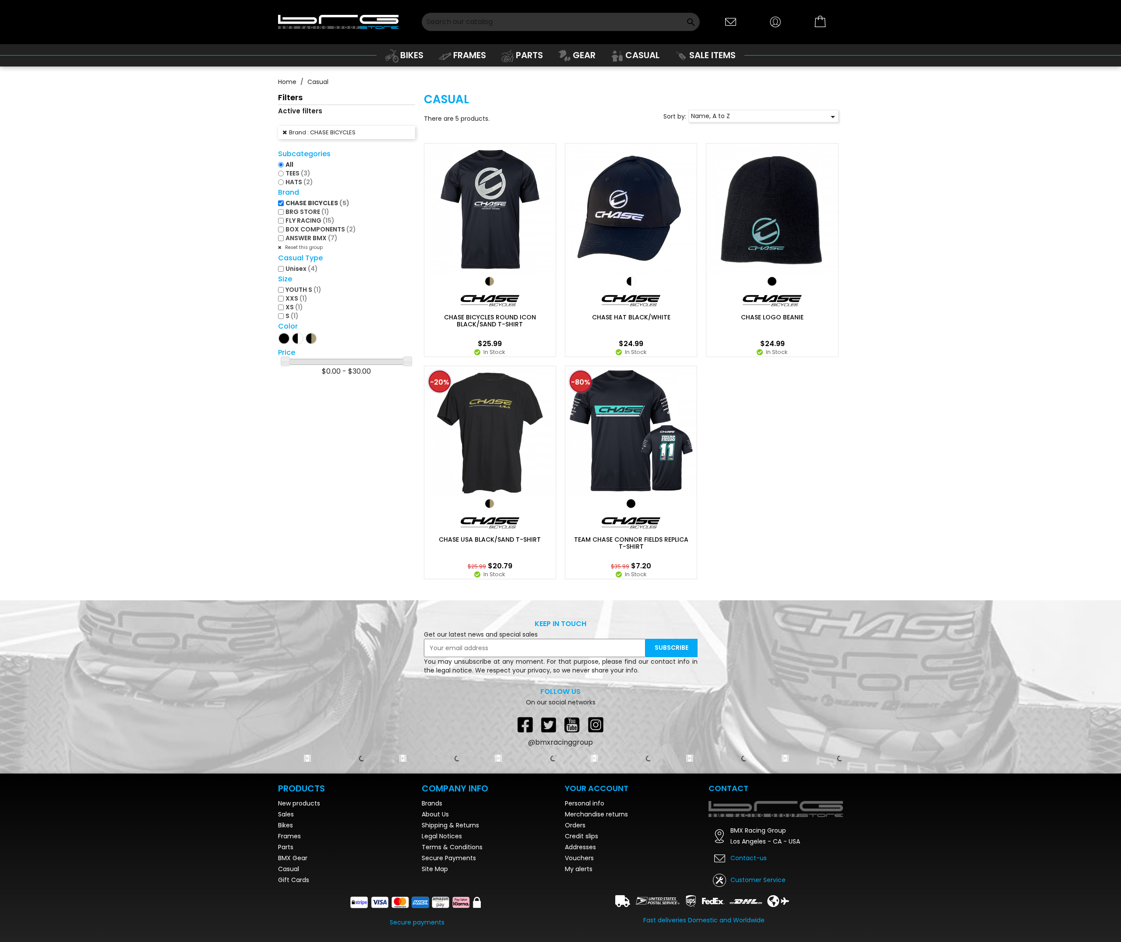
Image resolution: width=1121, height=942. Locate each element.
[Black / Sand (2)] (311, 338)
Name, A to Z (764, 117)
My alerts (578, 869)
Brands (432, 803)
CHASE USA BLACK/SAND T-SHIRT (490, 539)
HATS (299, 182)
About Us (435, 814)
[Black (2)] (284, 338)
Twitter (549, 724)
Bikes (285, 825)
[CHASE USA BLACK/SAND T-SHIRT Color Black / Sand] (489, 503)
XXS (296, 298)
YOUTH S (303, 289)
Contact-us (748, 858)
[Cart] (821, 22)
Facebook (525, 724)
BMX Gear (292, 858)
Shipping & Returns (450, 825)
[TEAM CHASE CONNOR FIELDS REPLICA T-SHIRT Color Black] (631, 503)
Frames (289, 836)
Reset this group (303, 247)
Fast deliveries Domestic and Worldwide (704, 920)
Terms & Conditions (452, 847)
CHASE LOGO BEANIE (772, 317)
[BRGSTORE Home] (338, 22)
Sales (286, 814)
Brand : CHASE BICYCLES (322, 132)
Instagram (596, 724)
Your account (596, 788)
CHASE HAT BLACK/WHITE (631, 317)
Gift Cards (293, 879)
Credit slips (581, 836)
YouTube (572, 724)
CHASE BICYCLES (317, 203)
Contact (728, 788)
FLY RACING (310, 220)
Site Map (435, 869)
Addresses (580, 847)
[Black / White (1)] (298, 338)
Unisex (302, 268)
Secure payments (417, 922)
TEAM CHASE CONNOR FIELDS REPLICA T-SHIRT (631, 543)
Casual (288, 869)
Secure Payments (449, 858)
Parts (285, 847)
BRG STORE (307, 211)
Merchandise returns (596, 814)
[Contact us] (731, 21)
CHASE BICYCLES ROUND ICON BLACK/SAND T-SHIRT (490, 321)
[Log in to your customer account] (775, 21)
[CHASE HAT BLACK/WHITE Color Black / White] (631, 281)
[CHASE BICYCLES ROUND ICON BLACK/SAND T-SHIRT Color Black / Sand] (489, 281)
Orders (575, 825)
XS (294, 307)
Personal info (584, 803)
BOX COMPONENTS (321, 229)
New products (299, 803)
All (289, 164)
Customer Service (758, 879)
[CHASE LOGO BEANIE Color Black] (772, 281)
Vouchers (579, 858)
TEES (298, 173)
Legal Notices (442, 836)
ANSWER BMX (312, 238)
